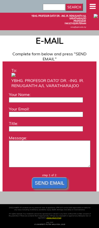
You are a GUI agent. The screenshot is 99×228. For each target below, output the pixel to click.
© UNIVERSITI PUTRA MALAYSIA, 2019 (49, 224)
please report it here (53, 218)
